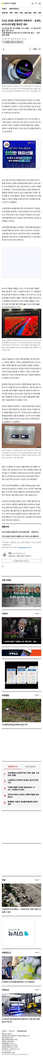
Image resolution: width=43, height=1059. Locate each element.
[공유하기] (32, 3)
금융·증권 (27, 13)
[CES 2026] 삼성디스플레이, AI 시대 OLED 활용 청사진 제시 (21, 536)
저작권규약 (12, 1031)
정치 (11, 13)
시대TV (5, 613)
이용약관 (4, 1031)
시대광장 (5, 695)
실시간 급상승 (30, 766)
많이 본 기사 (12, 766)
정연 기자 (7, 39)
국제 (34, 13)
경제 (16, 13)
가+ (39, 49)
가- (30, 49)
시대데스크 (6, 952)
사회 (39, 13)
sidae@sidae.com (24, 547)
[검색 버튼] (36, 3)
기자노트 (5, 989)
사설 (3, 879)
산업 (21, 13)
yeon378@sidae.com (19, 553)
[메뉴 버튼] (39, 3)
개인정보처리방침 (22, 1031)
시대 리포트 (6, 580)
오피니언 (5, 13)
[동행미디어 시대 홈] (8, 3)
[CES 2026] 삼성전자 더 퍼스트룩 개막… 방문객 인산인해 (21, 532)
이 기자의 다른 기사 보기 (20, 561)
